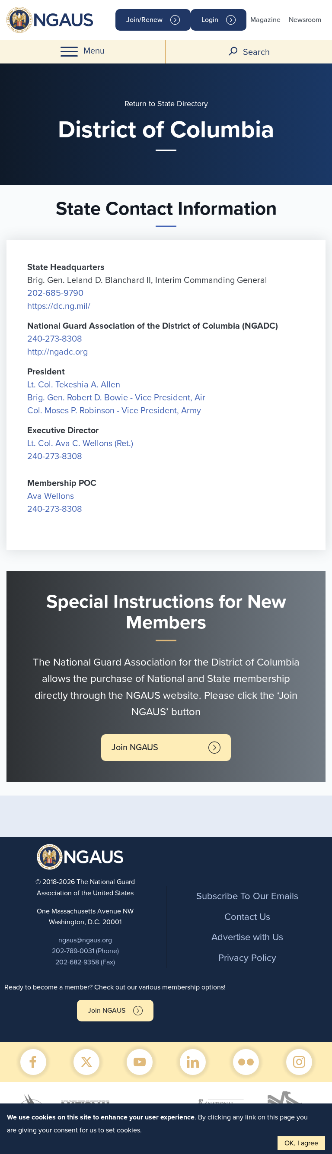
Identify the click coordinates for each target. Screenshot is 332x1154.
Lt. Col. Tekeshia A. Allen (73, 385)
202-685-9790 (55, 293)
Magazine (265, 20)
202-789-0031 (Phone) (85, 951)
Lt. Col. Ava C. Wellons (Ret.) (80, 443)
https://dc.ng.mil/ (58, 306)
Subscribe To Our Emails (247, 896)
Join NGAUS (135, 747)
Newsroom (305, 20)
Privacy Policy (247, 958)
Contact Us (247, 917)
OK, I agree (301, 1143)
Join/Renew (144, 20)
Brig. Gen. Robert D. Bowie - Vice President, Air (116, 398)
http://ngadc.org (57, 352)
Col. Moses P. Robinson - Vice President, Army (114, 411)
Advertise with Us (247, 937)
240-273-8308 (54, 339)
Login (209, 20)
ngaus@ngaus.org (85, 940)
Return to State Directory (166, 103)
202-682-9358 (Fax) (85, 962)
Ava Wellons (50, 496)
